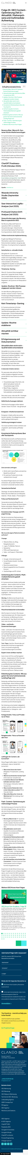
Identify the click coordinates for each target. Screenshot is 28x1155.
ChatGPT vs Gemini (7, 1135)
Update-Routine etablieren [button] (8, 323)
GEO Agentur (5, 1118)
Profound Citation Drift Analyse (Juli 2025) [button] (11, 213)
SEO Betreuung (6, 1088)
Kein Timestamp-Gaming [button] (12, 303)
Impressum (19, 1148)
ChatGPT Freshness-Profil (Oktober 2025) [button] (11, 164)
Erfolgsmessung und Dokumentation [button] (10, 340)
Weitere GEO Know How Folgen (13, 124)
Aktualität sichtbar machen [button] (9, 332)
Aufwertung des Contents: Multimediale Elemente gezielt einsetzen (12, 110)
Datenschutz (4, 1148)
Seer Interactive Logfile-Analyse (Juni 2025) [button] (12, 204)
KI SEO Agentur (6, 1121)
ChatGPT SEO (5, 1124)
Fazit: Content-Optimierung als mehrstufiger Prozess (13, 121)
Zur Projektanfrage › (8, 1028)
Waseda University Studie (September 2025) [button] (10, 195)
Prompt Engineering (7, 1138)
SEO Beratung (5, 1091)
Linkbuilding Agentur (7, 1099)
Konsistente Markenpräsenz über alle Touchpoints (14, 106)
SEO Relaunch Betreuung (9, 1094)
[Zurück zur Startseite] (8, 3)
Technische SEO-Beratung (9, 1097)
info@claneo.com (6, 1080)
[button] (26, 3)
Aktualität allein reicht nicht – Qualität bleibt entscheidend (12, 102)
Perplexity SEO (6, 1127)
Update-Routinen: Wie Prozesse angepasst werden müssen (13, 98)
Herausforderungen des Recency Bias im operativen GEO (14, 94)
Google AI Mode (6, 1132)
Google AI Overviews (7, 1129)
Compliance (12, 1148)
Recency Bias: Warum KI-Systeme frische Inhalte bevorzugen (12, 90)
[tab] (2, 933)
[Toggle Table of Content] (23, 86)
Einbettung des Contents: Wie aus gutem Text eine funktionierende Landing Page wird (13, 116)
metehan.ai (9, 187)
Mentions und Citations (8, 1110)
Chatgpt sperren (6, 1140)
